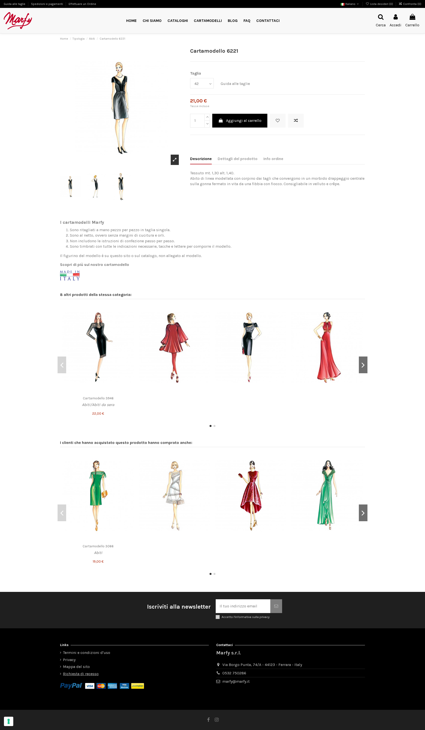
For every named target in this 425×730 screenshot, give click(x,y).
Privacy (69, 659)
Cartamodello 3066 (98, 546)
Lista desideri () (381, 4)
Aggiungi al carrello (243, 120)
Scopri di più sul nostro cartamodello (94, 264)
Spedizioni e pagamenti (47, 4)
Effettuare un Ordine (82, 4)
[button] (208, 20)
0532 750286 (234, 673)
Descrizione (201, 158)
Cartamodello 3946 (98, 398)
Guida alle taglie (15, 4)
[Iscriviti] (276, 606)
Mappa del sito (76, 666)
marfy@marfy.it (236, 681)
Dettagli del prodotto (238, 158)
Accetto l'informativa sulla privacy (246, 617)
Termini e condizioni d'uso (86, 652)
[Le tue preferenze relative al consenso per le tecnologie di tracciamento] (8, 721)
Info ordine (273, 158)
